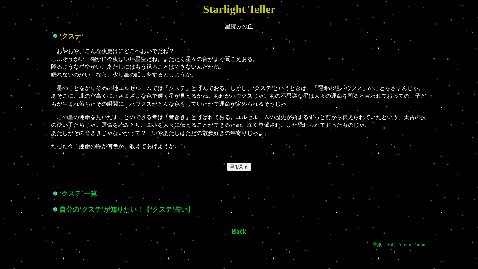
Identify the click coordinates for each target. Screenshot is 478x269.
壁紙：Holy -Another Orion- (400, 244)
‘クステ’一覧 (78, 193)
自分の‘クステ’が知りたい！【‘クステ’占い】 (126, 209)
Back (239, 231)
